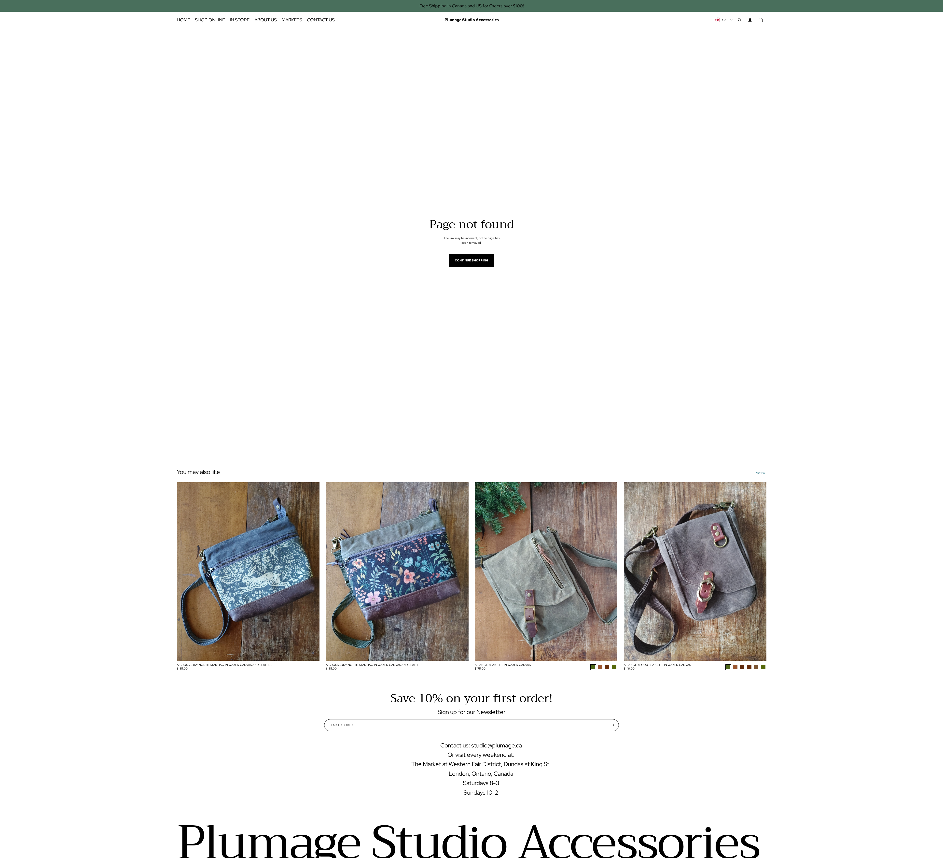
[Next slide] (312, 571)
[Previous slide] (184, 571)
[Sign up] (613, 725)
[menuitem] (183, 19)
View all (761, 473)
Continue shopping (471, 260)
